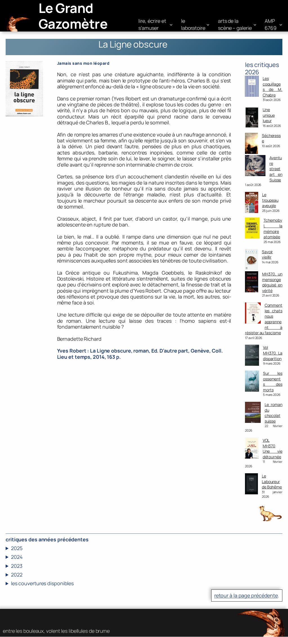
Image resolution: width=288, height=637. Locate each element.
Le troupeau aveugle (270, 200)
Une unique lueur (268, 115)
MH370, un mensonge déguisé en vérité (272, 282)
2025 (16, 548)
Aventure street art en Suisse (275, 168)
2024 (16, 557)
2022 (16, 575)
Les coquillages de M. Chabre (272, 87)
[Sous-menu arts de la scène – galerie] (254, 24)
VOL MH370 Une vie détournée (272, 448)
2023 (16, 566)
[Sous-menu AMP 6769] (280, 24)
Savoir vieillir (267, 254)
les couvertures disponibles (42, 583)
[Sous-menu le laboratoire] (208, 24)
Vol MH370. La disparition (272, 353)
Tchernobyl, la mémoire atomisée (273, 228)
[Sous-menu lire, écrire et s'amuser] (171, 24)
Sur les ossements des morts (272, 381)
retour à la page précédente (246, 595)
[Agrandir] (36, 68)
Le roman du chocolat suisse (273, 413)
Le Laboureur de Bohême (272, 481)
